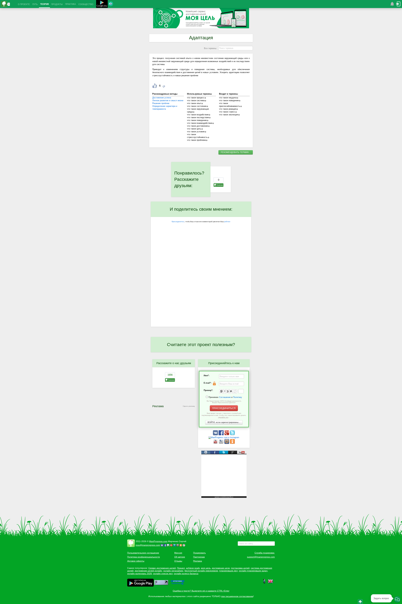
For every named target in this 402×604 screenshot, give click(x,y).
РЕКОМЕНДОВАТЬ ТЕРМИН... (235, 152)
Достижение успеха (161, 97)
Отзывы (178, 561)
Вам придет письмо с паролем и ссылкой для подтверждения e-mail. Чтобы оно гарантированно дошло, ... (224, 415)
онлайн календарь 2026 (139, 573)
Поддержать (199, 553)
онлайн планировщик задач (253, 570)
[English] (270, 583)
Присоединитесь (178, 221)
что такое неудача (227, 97)
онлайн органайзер (173, 570)
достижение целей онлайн (148, 570)
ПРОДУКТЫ (57, 4)
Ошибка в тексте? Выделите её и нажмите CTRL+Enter (201, 591)
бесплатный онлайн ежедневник (201, 570)
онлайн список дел (163, 573)
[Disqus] (201, 286)
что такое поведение (197, 120)
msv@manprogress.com (148, 545)
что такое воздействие (198, 114)
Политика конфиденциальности (143, 557)
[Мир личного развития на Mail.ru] (227, 443)
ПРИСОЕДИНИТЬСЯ (224, 408)
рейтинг (227, 221)
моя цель (206, 568)
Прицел (181, 568)
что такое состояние (196, 106)
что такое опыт (194, 103)
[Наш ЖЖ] (221, 443)
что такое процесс (195, 97)
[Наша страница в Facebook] (221, 434)
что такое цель (194, 129)
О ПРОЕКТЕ (24, 4)
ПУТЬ (35, 4)
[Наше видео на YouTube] (216, 443)
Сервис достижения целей (162, 568)
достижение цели (221, 568)
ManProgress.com (158, 541)
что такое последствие (198, 117)
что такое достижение (197, 126)
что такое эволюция (228, 114)
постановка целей (240, 568)
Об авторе (179, 557)
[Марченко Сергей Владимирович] (184, 545)
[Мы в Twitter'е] (232, 434)
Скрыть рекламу (189, 406)
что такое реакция (227, 109)
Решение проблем (160, 103)
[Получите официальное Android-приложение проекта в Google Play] (102, 4)
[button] (397, 599)
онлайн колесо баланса (186, 573)
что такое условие (195, 131)
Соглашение (225, 397)
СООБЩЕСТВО (85, 4)
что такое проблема (196, 140)
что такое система (195, 100)
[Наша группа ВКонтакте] (216, 434)
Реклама (197, 561)
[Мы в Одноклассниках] (232, 443)
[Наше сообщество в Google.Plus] (227, 434)
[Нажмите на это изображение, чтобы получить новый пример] (228, 391)
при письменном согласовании (237, 596)
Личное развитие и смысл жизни (167, 100)
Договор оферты (135, 561)
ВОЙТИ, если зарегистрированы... (224, 422)
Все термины (210, 48)
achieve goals (193, 568)
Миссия (178, 553)
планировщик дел (228, 570)
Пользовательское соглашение (143, 553)
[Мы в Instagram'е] (224, 437)
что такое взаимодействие (199, 123)
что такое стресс (227, 112)
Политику (237, 397)
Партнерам (199, 557)
